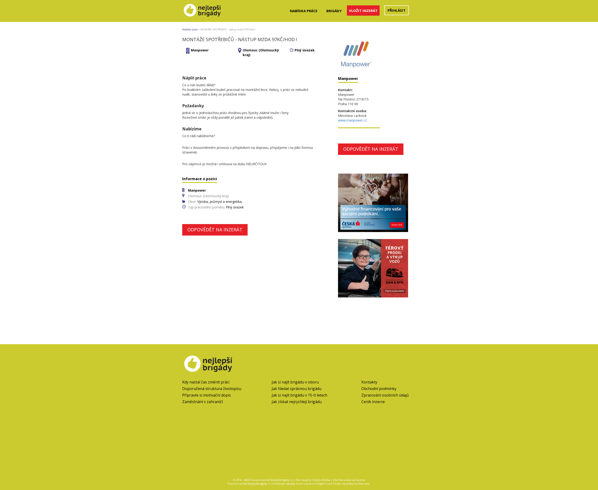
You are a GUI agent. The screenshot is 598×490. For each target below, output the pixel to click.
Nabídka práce (303, 10)
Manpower (200, 50)
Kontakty (369, 382)
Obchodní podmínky (378, 388)
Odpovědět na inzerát (214, 229)
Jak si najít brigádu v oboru (295, 382)
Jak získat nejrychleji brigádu (297, 401)
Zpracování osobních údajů (385, 395)
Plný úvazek (305, 50)
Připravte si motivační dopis (206, 395)
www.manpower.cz (352, 120)
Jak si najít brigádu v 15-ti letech (299, 395)
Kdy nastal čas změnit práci (205, 382)
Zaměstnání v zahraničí (202, 401)
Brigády (334, 10)
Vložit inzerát (363, 10)
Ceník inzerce (373, 401)
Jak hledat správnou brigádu (296, 388)
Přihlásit (397, 10)
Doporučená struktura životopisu (211, 388)
